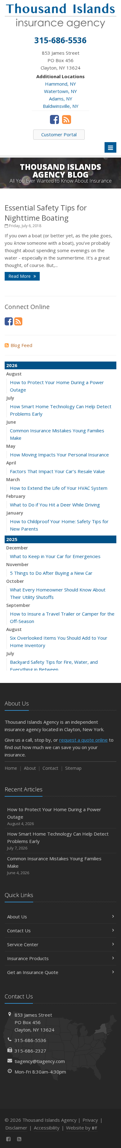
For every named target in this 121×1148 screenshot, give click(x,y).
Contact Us (19, 930)
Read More (20, 276)
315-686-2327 (30, 1051)
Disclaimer (16, 1128)
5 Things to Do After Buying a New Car (51, 573)
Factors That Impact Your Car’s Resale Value (57, 471)
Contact (50, 768)
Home (11, 768)
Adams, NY (60, 98)
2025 (11, 539)
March (13, 479)
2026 (11, 365)
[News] (66, 119)
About (30, 768)
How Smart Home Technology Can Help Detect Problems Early (58, 841)
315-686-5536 (30, 1040)
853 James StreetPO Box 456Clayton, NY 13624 (34, 1022)
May (11, 446)
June (11, 422)
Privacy (90, 1120)
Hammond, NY (60, 84)
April (11, 463)
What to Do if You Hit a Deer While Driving (55, 505)
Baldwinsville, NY (60, 106)
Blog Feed (21, 345)
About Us (17, 916)
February (15, 496)
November (17, 564)
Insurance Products (28, 958)
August (14, 374)
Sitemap (73, 768)
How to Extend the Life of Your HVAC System (58, 488)
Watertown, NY (60, 91)
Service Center (22, 944)
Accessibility (47, 1128)
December (17, 548)
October (15, 581)
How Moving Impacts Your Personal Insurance (59, 454)
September (18, 605)
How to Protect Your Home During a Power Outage (54, 816)
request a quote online (83, 740)
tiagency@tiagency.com (40, 1061)
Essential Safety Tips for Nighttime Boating (46, 212)
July (10, 398)
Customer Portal (59, 134)
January (14, 513)
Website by (81, 1128)
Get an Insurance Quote (32, 972)
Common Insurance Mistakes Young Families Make (54, 865)
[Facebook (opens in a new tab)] (54, 119)
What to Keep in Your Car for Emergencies (55, 556)
